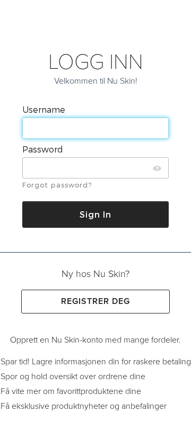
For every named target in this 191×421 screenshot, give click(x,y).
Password (43, 149)
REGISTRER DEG (96, 301)
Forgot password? (57, 185)
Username (44, 109)
